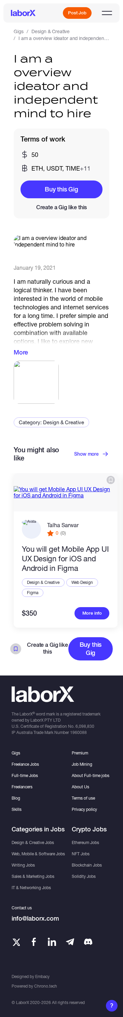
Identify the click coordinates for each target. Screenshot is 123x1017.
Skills (17, 809)
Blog (16, 798)
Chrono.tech (45, 986)
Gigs (18, 31)
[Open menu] (107, 13)
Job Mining (82, 764)
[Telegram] (70, 942)
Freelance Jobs (25, 764)
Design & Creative (50, 31)
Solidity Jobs (84, 876)
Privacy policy (84, 809)
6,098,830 (85, 726)
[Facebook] (34, 942)
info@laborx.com (35, 918)
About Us (80, 786)
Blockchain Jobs (87, 865)
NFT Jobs (81, 853)
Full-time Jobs (25, 775)
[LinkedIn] (52, 942)
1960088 (78, 732)
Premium (80, 752)
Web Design (82, 582)
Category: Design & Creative (51, 422)
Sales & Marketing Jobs (33, 876)
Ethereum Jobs (85, 842)
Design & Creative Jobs (33, 842)
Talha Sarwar (63, 525)
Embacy (42, 976)
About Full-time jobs (90, 775)
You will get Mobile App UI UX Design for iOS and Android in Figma (65, 559)
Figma (32, 592)
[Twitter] (16, 942)
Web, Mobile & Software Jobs (38, 853)
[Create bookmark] (111, 480)
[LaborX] (23, 13)
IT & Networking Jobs (31, 887)
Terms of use (83, 798)
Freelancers (22, 786)
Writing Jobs (23, 865)
